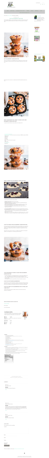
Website (5, 440)
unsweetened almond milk (11, 340)
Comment (5, 426)
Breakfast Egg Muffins (6, 303)
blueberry (15, 377)
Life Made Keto (10, 4)
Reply (6, 389)
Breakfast (17, 376)
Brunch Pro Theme (25, 456)
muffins (21, 377)
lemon (19, 377)
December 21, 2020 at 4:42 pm (8, 415)
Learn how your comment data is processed (19, 448)
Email (5, 437)
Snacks (20, 376)
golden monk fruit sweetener (8, 344)
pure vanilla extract (7, 142)
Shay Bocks (29, 456)
